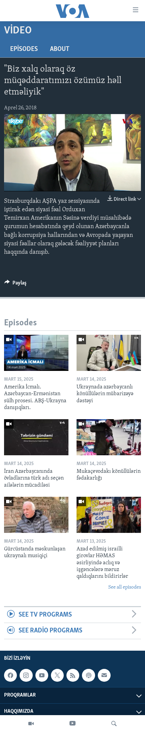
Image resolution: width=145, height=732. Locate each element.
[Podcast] (88, 675)
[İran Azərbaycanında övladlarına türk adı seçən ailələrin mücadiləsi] (36, 437)
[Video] (31, 723)
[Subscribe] (104, 675)
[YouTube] (72, 723)
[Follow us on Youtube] (41, 675)
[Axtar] (114, 723)
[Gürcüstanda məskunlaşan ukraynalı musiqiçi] (36, 515)
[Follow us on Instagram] (26, 675)
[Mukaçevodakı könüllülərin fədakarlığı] (109, 437)
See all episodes (124, 587)
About (59, 49)
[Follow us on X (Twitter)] (57, 675)
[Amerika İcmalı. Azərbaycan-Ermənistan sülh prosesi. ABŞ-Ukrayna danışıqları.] (36, 353)
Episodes (24, 49)
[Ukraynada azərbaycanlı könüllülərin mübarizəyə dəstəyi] (109, 353)
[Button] (15, 284)
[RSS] (72, 675)
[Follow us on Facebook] (10, 675)
